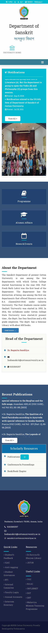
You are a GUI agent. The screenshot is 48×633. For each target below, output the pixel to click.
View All (12, 118)
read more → (10, 330)
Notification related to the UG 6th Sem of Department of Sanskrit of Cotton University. (23, 99)
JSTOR (30, 562)
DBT (29, 597)
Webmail (38, 2)
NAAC (30, 584)
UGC (29, 579)
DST (29, 593)
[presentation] (4, 149)
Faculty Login (11, 592)
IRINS (30, 2)
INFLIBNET (32, 588)
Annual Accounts (13, 597)
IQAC (7, 562)
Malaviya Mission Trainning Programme (35, 605)
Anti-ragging (11, 567)
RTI (6, 579)
